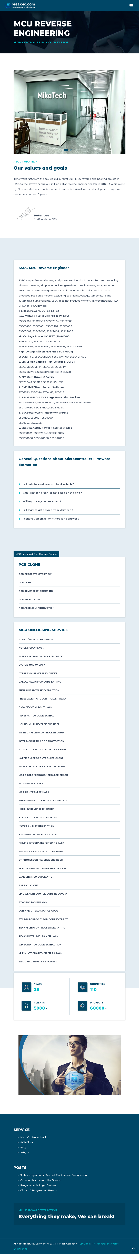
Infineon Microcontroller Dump (41, 732)
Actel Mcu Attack (31, 647)
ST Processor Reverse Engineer (41, 859)
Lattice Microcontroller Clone (41, 758)
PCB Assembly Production (36, 608)
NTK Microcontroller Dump (38, 817)
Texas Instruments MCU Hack (38, 936)
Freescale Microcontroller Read (42, 698)
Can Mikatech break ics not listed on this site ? (52, 492)
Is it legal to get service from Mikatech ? (48, 510)
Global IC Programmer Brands (38, 1190)
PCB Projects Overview (35, 574)
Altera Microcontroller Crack (41, 656)
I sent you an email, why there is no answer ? (51, 518)
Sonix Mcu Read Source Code (38, 910)
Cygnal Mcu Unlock (32, 664)
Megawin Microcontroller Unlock (43, 800)
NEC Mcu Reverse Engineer (36, 809)
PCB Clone (27, 1142)
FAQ (23, 1147)
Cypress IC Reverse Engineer (38, 673)
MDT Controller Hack (34, 792)
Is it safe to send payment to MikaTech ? (48, 484)
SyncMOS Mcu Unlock (33, 902)
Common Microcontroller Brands (40, 1180)
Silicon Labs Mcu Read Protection (42, 868)
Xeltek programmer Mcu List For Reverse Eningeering (53, 1175)
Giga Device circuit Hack (35, 707)
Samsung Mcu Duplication (36, 876)
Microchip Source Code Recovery (42, 766)
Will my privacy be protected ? (42, 501)
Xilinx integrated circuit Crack (40, 953)
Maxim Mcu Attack (31, 783)
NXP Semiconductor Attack (38, 834)
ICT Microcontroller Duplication (42, 749)
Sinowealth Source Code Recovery (43, 893)
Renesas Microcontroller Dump (41, 851)
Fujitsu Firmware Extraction (39, 690)
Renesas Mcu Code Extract (37, 715)
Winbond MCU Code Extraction (40, 944)
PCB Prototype (29, 599)
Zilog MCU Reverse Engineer (38, 961)
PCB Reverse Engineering (36, 591)
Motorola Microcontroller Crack (43, 775)
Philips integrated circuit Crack (41, 842)
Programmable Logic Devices (38, 1185)
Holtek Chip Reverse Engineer (39, 724)
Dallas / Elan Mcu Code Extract (41, 681)
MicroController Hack (33, 1137)
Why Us (25, 1152)
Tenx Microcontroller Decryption (43, 927)
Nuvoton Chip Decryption (36, 826)
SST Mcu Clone (28, 885)
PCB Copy (25, 582)
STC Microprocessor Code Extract (43, 919)
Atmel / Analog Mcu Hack (36, 639)
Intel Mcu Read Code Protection (41, 741)
